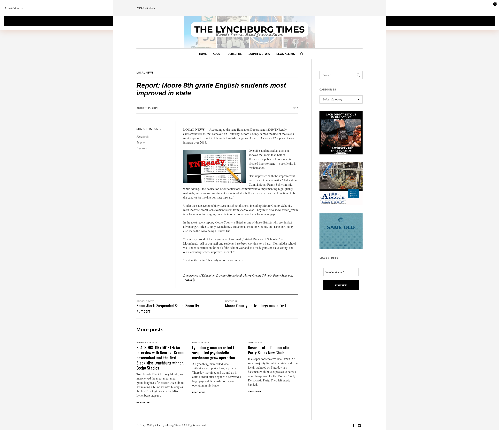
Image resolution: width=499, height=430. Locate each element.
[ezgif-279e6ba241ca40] (341, 231)
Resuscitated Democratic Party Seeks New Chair (268, 350)
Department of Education (199, 275)
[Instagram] (359, 425)
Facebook (142, 136)
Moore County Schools (257, 275)
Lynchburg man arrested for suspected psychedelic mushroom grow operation (215, 352)
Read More (143, 402)
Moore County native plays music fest (255, 305)
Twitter (140, 142)
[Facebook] (353, 425)
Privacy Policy (145, 425)
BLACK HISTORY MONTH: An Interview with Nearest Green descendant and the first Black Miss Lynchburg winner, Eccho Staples (160, 357)
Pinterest (141, 148)
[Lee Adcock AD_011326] (341, 183)
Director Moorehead (229, 275)
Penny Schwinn (282, 275)
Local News (144, 72)
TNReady (189, 280)
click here (234, 260)
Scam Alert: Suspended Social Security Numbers (167, 308)
